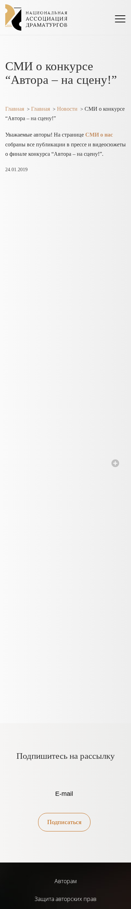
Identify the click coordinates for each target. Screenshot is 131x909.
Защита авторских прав (65, 899)
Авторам (65, 881)
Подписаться (64, 822)
